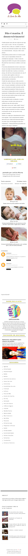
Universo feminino (9, 443)
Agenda (6, 366)
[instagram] (7, 24)
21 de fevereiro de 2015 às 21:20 (12, 265)
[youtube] (4, 24)
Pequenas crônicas (9, 425)
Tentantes (7, 438)
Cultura (6, 391)
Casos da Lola (8, 381)
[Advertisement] (14, 455)
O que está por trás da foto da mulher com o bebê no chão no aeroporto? (17, 525)
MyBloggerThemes (14, 553)
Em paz (6, 398)
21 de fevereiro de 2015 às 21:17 (12, 254)
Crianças (6, 388)
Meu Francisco (8, 415)
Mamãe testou (8, 411)
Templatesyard (13, 551)
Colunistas (7, 383)
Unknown (8, 253)
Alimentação (7, 369)
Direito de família (9, 396)
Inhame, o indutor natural (16, 530)
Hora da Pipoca (8, 403)
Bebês (11, 39)
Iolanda (6, 408)
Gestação (6, 401)
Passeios (6, 420)
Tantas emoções (8, 435)
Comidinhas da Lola (9, 386)
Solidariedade (8, 430)
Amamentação (8, 371)
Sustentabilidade (9, 433)
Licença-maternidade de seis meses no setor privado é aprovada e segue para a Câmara (14, 224)
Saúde (5, 428)
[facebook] (2, 24)
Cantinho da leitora (10, 379)
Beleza (6, 376)
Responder (8, 260)
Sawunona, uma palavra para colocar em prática (11, 340)
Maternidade (7, 413)
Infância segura (8, 406)
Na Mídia (6, 418)
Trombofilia (7, 440)
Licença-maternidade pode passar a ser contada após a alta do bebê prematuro (14, 245)
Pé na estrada (8, 423)
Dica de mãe (7, 393)
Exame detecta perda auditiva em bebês (14, 203)
